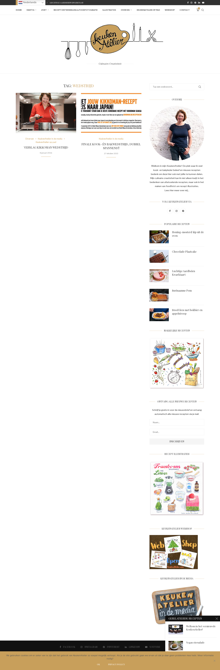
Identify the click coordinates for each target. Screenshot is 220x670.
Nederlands (29, 2)
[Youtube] (203, 2)
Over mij (125, 10)
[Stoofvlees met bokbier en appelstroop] (159, 314)
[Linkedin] (199, 2)
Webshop (170, 10)
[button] (47, 2)
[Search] (202, 10)
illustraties (109, 10)
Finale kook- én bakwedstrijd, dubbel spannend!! (111, 146)
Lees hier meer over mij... (177, 190)
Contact (185, 10)
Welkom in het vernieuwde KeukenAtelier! (201, 628)
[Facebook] (187, 2)
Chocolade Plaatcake (184, 251)
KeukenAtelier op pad (148, 10)
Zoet (44, 10)
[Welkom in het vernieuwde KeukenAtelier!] (175, 629)
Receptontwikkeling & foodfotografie (76, 10)
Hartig (30, 10)
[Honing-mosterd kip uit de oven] (159, 236)
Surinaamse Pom (58, 2)
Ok (98, 664)
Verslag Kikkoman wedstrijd (46, 147)
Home (19, 10)
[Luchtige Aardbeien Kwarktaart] (159, 275)
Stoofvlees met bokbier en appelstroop (187, 311)
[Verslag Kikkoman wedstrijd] (46, 113)
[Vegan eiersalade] (175, 646)
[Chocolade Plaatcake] (159, 256)
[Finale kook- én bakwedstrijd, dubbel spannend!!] (111, 113)
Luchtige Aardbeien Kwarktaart (183, 272)
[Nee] (214, 661)
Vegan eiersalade (195, 642)
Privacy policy (116, 664)
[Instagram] (191, 2)
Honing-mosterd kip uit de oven (188, 233)
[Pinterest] (195, 2)
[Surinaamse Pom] (159, 295)
